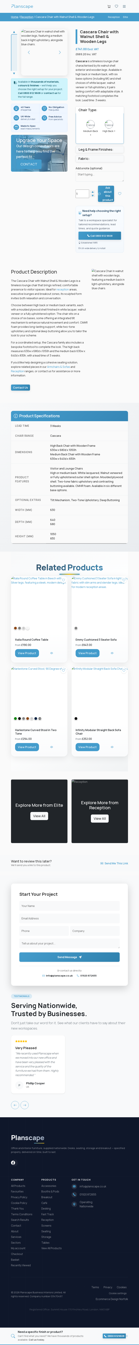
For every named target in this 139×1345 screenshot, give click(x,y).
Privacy (108, 1287)
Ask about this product (108, 194)
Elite (125, 17)
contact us (50, 93)
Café (44, 1203)
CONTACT (29, 164)
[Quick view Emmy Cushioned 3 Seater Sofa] (112, 653)
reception (62, 289)
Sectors (16, 1242)
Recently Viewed (21, 1265)
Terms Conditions (21, 1214)
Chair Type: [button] (87, 110)
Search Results (20, 1220)
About (14, 1231)
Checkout (17, 1254)
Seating (46, 1231)
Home (14, 17)
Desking (46, 1208)
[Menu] (124, 6)
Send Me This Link (116, 863)
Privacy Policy (19, 1197)
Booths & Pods (50, 1191)
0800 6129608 (115, 1336)
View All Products (51, 1248)
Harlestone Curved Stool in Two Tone (35, 731)
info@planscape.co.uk (59, 975)
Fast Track (47, 1214)
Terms (95, 1287)
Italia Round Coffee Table (31, 639)
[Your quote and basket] (109, 6)
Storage (46, 1237)
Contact (16, 1225)
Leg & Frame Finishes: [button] (95, 149)
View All (39, 816)
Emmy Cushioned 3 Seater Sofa (96, 639)
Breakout (46, 1197)
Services (16, 1237)
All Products (18, 1186)
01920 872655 (88, 975)
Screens (46, 1225)
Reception (26, 17)
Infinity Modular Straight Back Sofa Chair (98, 731)
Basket (15, 1260)
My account (18, 1248)
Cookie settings (118, 1293)
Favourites (17, 1191)
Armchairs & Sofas (58, 367)
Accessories (48, 1186)
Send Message (67, 957)
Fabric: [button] (84, 158)
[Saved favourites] (116, 6)
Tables (45, 1242)
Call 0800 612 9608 (29, 93)
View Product (27, 653)
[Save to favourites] (120, 194)
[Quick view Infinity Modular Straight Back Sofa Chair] (112, 747)
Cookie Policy (19, 1203)
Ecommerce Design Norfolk (112, 1299)
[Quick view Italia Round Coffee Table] (51, 653)
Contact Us (20, 387)
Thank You (17, 1208)
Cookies (122, 1287)
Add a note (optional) (89, 168)
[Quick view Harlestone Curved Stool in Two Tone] (51, 747)
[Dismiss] (127, 1336)
